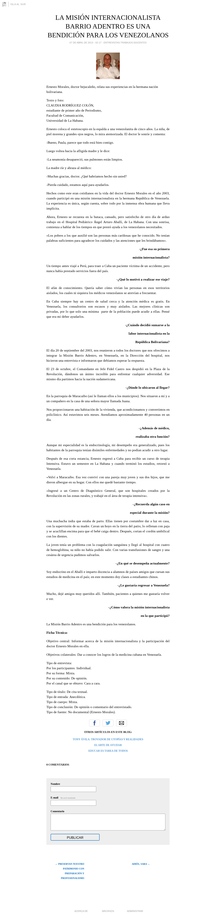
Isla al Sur (18, 4)
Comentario (57, 811)
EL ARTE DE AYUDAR (108, 745)
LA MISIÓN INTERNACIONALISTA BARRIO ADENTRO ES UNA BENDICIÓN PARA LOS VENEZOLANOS (108, 26)
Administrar (135, 911)
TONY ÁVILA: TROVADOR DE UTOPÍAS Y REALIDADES (108, 739)
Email (121, 723)
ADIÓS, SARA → (141, 864)
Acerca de (81, 911)
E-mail (63, 797)
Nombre (55, 783)
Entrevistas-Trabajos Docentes (125, 42)
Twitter (108, 723)
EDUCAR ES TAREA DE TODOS (108, 750)
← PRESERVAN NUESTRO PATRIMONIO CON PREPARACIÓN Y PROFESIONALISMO (69, 871)
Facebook (94, 723)
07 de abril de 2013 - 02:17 (85, 42)
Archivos (108, 911)
